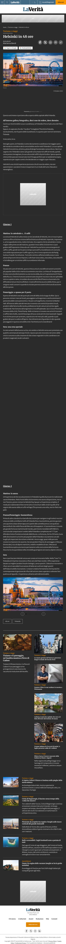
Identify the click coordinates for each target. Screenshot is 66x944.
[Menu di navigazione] (2, 2)
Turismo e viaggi (13, 27)
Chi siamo (12, 919)
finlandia (17, 621)
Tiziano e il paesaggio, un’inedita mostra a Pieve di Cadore (16, 658)
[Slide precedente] (22, 614)
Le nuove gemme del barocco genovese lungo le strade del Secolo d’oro (47, 658)
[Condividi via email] (55, 42)
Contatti (54, 919)
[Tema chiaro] (32, 2)
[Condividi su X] (45, 42)
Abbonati (61, 2)
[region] (33, 596)
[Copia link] (61, 42)
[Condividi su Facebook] (40, 42)
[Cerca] (7, 2)
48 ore (7, 621)
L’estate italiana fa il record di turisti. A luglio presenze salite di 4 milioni (47, 747)
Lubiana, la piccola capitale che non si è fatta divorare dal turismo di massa (47, 718)
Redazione (39, 919)
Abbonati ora (33, 924)
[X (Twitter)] (30, 930)
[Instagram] (35, 930)
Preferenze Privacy (20, 943)
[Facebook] (26, 930)
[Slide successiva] (43, 614)
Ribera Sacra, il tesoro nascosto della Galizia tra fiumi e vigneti (46, 757)
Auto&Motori (26, 861)
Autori (31, 919)
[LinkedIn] (39, 930)
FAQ (47, 919)
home (4, 27)
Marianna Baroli (9, 43)
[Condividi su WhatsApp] (50, 42)
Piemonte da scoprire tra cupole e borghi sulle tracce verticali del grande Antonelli (42, 823)
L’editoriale (22, 919)
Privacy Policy (53, 941)
